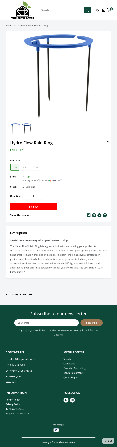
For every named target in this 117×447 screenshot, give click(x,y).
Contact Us (69, 363)
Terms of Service (15, 408)
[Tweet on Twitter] (99, 215)
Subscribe (91, 322)
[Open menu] (7, 10)
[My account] (103, 10)
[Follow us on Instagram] (72, 400)
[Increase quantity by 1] (41, 196)
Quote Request (71, 377)
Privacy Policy (13, 404)
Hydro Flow (16, 150)
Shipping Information (17, 413)
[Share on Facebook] (89, 215)
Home (8, 25)
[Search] (87, 10)
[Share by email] (105, 215)
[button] (65, 180)
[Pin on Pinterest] (94, 215)
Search (67, 359)
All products (19, 25)
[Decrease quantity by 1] (26, 196)
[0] (109, 10)
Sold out (33, 206)
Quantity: (15, 196)
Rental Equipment (72, 372)
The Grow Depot (67, 442)
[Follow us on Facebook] (65, 400)
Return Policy (13, 399)
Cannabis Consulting (74, 368)
